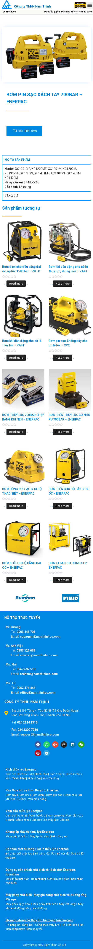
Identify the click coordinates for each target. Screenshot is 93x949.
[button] (89, 5)
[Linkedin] (72, 744)
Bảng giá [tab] (11, 196)
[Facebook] (38, 744)
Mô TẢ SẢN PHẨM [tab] (17, 159)
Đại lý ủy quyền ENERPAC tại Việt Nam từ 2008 (68, 11)
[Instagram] (64, 744)
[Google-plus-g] (55, 744)
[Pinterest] (38, 753)
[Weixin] (81, 744)
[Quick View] (52, 284)
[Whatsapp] (46, 744)
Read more (16, 283)
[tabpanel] (46, 177)
